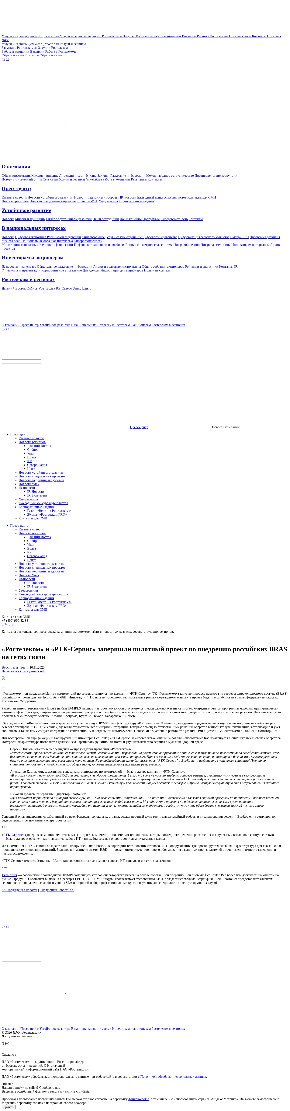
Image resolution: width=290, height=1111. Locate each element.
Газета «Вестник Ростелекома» (49, 510)
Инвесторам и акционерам (32, 257)
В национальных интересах (34, 228)
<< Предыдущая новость (19, 890)
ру (3, 59)
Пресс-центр (16, 188)
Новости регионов (32, 442)
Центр (31, 468)
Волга (31, 457)
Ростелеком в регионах (28, 279)
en (7, 59)
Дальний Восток (39, 446)
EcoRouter (9, 875)
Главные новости (31, 438)
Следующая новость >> (57, 890)
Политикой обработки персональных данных (173, 1076)
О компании (16, 166)
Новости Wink (29, 484)
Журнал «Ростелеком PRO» (47, 514)
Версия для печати (15, 667)
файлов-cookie (138, 1099)
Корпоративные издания (36, 507)
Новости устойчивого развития (41, 472)
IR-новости (27, 488)
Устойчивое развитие (26, 210)
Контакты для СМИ (33, 518)
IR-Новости (35, 491)
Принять (8, 1107)
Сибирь (32, 449)
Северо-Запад (37, 465)
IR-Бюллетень (37, 495)
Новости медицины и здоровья (41, 480)
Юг (29, 461)
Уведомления (28, 499)
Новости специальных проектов (42, 476)
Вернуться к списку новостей (23, 671)
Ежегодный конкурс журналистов (43, 503)
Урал (30, 453)
